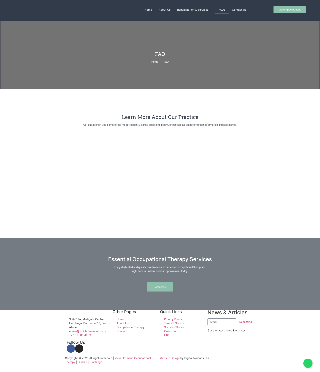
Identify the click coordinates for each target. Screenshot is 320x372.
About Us (164, 9)
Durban (82, 362)
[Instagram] (79, 348)
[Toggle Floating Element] (307, 363)
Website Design (170, 358)
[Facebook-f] (71, 348)
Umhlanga (96, 362)
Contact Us (239, 9)
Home (148, 9)
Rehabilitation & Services (192, 9)
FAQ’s (222, 9)
